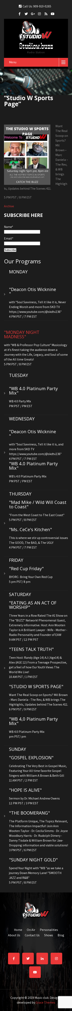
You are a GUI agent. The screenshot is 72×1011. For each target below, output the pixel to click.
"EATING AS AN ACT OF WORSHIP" (32, 605)
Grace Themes (45, 1002)
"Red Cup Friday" (26, 568)
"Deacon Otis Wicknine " (32, 291)
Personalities (49, 929)
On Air (31, 929)
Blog (61, 934)
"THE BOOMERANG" (29, 813)
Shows (48, 934)
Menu (12, 62)
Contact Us (32, 934)
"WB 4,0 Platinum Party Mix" (33, 721)
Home (18, 929)
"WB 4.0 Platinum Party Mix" (33, 390)
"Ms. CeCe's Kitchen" (30, 529)
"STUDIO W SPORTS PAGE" (36, 686)
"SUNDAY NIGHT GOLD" (33, 860)
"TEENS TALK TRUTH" (31, 649)
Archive (9, 206)
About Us (14, 934)
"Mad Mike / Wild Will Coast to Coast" (37, 504)
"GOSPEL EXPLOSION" (31, 757)
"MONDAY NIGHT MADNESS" (21, 334)
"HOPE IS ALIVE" (25, 790)
